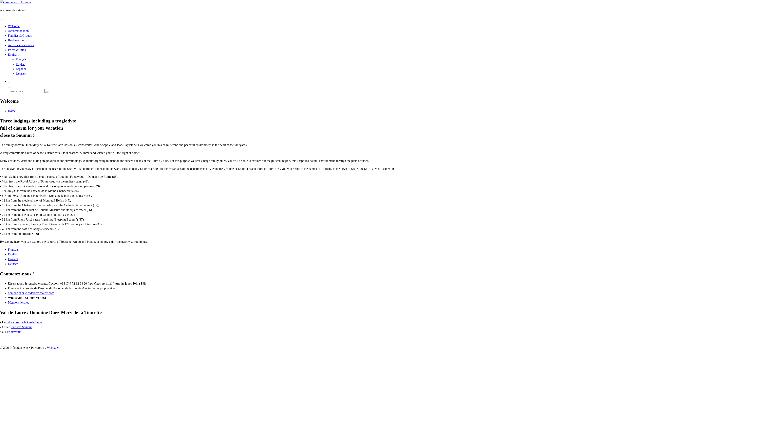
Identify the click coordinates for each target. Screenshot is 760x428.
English (12, 54)
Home (12, 111)
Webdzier (53, 347)
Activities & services (21, 45)
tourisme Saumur (21, 327)
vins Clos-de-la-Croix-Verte (24, 322)
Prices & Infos (17, 50)
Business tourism (18, 40)
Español (21, 69)
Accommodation (18, 30)
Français (21, 59)
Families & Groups (20, 35)
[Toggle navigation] (1, 19)
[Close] (9, 87)
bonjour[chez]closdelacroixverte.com (31, 293)
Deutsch (21, 73)
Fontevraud (14, 331)
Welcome (14, 26)
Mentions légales (18, 302)
